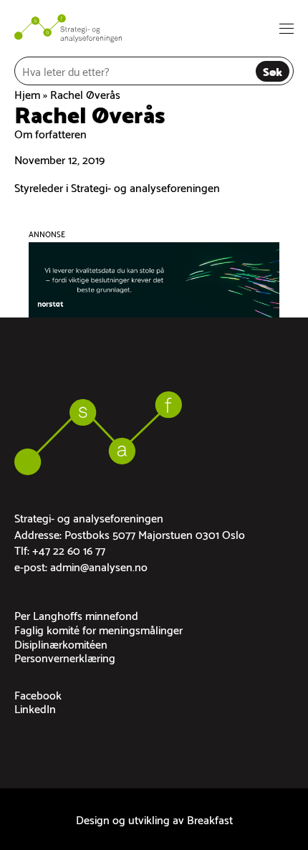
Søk (272, 70)
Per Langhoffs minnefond (76, 614)
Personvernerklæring (64, 657)
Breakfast (210, 818)
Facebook (38, 694)
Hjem (27, 93)
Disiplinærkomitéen (60, 643)
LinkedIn (35, 707)
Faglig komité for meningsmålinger (98, 629)
